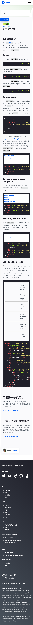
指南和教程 (8, 507)
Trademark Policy (10, 542)
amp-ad (7, 160)
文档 (4, 26)
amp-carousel (9, 156)
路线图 (7, 530)
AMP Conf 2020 (9, 553)
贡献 (6, 527)
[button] (29, 2)
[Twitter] (4, 476)
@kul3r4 (15, 450)
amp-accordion (9, 162)
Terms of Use (5, 583)
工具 (6, 517)
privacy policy (6, 621)
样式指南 (7, 563)
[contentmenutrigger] (15, 13)
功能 (6, 497)
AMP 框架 (7, 490)
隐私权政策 (14, 583)
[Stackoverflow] (27, 476)
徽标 (6, 565)
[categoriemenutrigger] (4, 19)
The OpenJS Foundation (12, 538)
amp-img (7, 158)
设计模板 (7, 515)
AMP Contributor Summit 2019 (14, 555)
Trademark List (9, 545)
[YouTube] (9, 476)
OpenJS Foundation (9, 588)
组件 (6, 510)
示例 (8, 26)
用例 (6, 492)
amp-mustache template (12, 139)
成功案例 (7, 495)
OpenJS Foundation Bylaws (13, 540)
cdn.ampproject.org (23, 616)
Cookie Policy (22, 583)
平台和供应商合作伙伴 (11, 525)
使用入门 (7, 505)
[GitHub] (21, 476)
